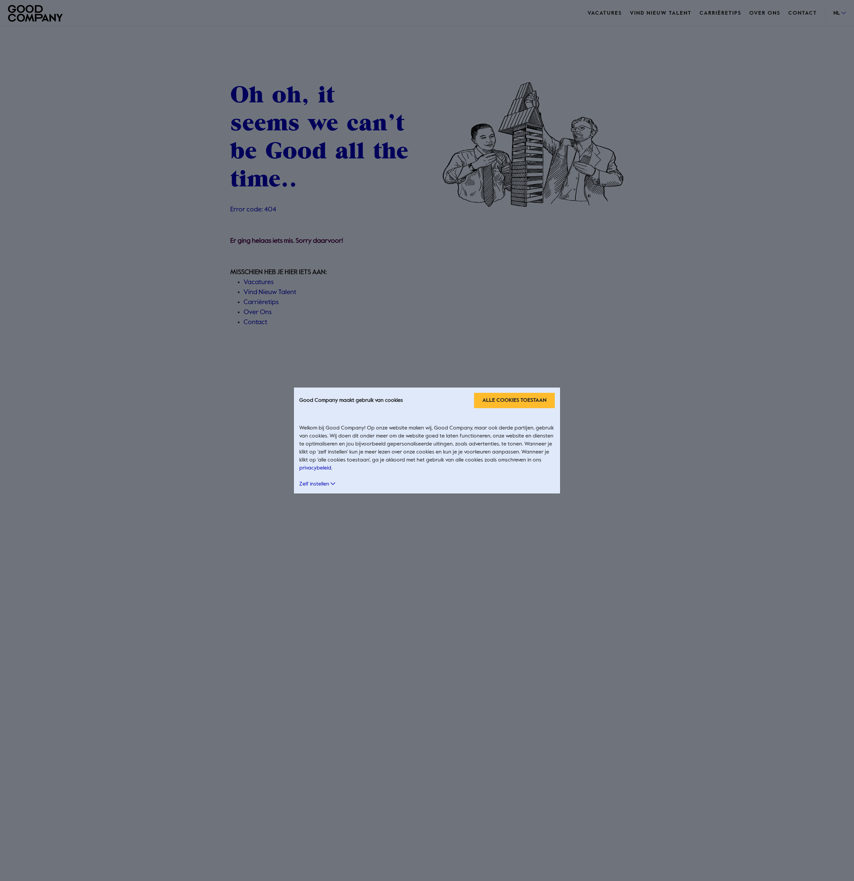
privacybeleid (315, 468)
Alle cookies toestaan (514, 400)
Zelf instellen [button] (315, 484)
